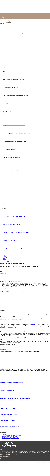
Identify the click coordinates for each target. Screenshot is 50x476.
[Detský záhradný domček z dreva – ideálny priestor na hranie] (7, 123)
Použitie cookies (43, 462)
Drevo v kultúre (4, 208)
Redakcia (1, 368)
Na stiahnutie (3, 13)
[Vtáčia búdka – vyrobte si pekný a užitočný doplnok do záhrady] (7, 193)
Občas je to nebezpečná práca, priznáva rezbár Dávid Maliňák (14, 216)
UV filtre (32, 336)
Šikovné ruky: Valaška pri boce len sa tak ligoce (11, 224)
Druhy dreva (3, 15)
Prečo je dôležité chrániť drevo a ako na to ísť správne (12, 111)
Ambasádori (3, 18)
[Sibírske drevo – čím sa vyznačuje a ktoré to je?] (7, 40)
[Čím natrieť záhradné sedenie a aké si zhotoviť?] (7, 155)
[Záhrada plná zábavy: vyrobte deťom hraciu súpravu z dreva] (7, 185)
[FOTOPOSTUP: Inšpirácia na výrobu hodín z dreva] (7, 169)
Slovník (2, 16)
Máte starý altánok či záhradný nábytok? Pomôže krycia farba (14, 141)
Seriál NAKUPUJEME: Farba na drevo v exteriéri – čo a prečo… (14, 79)
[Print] (9, 359)
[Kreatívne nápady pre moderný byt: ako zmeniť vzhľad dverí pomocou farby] (7, 131)
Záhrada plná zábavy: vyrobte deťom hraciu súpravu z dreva (10, 437)
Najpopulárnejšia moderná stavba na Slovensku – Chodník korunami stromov (17, 248)
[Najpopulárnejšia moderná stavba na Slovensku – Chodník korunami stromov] (7, 247)
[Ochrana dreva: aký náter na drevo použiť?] (4, 388)
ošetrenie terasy (4, 356)
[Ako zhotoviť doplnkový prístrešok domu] (2, 418)
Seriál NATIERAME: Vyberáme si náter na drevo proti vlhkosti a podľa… (16, 95)
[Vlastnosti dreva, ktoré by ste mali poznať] (7, 48)
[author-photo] (2, 367)
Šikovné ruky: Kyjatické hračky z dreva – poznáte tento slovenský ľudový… (16, 232)
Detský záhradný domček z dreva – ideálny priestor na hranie (14, 125)
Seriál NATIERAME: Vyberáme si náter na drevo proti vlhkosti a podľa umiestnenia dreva (15, 398)
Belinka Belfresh (36, 314)
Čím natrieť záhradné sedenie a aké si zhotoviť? (11, 157)
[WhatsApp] (4, 359)
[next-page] (5, 67)
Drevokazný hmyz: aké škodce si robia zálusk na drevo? (13, 33)
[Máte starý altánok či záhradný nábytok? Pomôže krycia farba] (7, 139)
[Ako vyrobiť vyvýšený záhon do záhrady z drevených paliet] (7, 201)
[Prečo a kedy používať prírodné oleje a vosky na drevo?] (2, 412)
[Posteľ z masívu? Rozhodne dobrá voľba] (7, 147)
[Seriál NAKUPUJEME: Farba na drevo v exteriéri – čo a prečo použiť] (4, 380)
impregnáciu (33, 324)
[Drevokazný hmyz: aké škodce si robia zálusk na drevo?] (7, 32)
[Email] (7, 359)
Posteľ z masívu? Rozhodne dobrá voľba (10, 149)
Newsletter (3, 14)
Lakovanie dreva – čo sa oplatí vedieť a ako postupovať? (13, 103)
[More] (12, 359)
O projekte (3, 17)
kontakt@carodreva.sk (8, 456)
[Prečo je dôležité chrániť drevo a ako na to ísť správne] (7, 110)
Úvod (1, 263)
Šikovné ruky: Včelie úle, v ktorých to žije (10, 240)
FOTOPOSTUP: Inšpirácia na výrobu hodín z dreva (12, 170)
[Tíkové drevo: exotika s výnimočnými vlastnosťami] (7, 56)
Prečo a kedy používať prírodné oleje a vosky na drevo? (10, 414)
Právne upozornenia (48, 462)
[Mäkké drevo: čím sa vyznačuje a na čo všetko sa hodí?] (7, 64)
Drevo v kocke (4, 25)
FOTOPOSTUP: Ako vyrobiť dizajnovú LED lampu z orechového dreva (15, 178)
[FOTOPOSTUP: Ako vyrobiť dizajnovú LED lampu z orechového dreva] (7, 177)
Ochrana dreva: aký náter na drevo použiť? (10, 87)
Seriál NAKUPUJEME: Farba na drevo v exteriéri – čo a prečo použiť (11, 382)
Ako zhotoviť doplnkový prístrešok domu (7, 420)
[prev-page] (3, 67)
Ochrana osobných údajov (38, 462)
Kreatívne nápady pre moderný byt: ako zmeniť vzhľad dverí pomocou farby (16, 133)
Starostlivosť (3, 71)
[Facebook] (1, 359)
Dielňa (3, 162)
